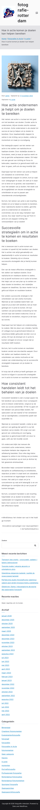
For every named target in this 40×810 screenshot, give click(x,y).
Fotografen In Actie (9, 746)
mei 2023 (5, 665)
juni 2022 (5, 707)
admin (7, 96)
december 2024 (8, 635)
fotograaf (5, 739)
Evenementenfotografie (11, 735)
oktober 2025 (7, 623)
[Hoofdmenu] (36, 12)
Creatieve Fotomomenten (12, 731)
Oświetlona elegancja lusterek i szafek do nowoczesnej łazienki (18, 574)
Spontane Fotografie (10, 784)
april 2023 (6, 669)
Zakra (14, 806)
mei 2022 (5, 711)
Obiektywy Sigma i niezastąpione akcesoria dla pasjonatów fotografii (19, 588)
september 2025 (8, 627)
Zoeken (4, 540)
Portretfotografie (8, 769)
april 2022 (6, 715)
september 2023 (8, 650)
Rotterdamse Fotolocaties (12, 777)
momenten (6, 765)
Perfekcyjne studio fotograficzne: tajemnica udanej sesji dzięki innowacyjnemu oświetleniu (20, 581)
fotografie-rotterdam (22, 803)
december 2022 (8, 684)
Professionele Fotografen (12, 773)
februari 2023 (7, 677)
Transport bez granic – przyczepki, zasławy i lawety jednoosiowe (19, 561)
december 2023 (8, 639)
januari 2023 (7, 680)
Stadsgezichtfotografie (11, 792)
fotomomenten (7, 750)
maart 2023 (6, 673)
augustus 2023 (7, 654)
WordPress (23, 806)
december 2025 (8, 620)
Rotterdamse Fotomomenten (13, 781)
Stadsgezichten (8, 788)
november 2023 (8, 642)
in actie (12, 99)
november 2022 (8, 688)
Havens (4, 758)
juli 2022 (5, 703)
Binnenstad (6, 727)
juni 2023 (5, 661)
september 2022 (8, 696)
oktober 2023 (7, 646)
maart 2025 (6, 631)
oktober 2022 (7, 692)
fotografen (6, 743)
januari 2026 (7, 616)
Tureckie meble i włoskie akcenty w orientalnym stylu (16, 567)
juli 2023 (5, 658)
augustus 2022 (7, 699)
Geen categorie (8, 754)
